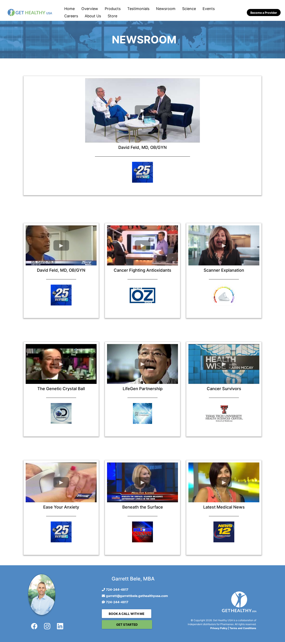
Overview (89, 8)
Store (112, 16)
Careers (71, 16)
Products (113, 8)
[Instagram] (47, 626)
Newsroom (165, 8)
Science (189, 8)
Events (209, 8)
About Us (93, 16)
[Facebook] (34, 626)
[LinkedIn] (60, 626)
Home (69, 8)
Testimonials (138, 8)
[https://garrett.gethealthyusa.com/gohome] (30, 12)
